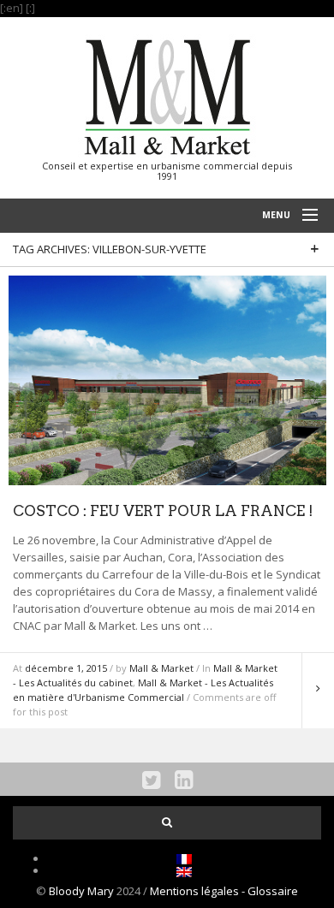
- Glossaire (270, 891)
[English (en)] (184, 870)
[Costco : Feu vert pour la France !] (167, 379)
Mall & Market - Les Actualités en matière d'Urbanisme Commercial (143, 689)
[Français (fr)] (184, 858)
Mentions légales (196, 891)
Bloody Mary (81, 891)
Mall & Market (161, 668)
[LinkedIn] (184, 778)
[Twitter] (151, 778)
